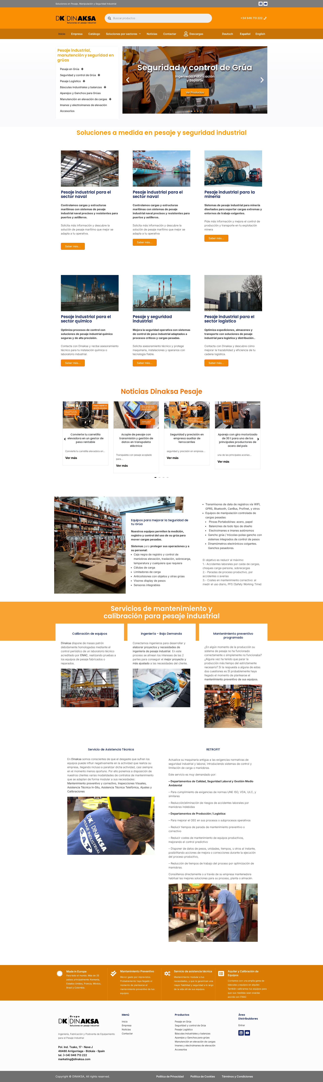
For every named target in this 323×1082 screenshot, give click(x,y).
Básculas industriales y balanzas (81, 87)
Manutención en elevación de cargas (83, 99)
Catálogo (94, 34)
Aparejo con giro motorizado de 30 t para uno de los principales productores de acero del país (237, 440)
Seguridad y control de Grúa (78, 75)
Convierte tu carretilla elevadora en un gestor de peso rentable (85, 438)
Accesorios (67, 111)
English (260, 34)
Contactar (169, 34)
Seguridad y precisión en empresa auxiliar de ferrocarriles (187, 438)
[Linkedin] (261, 4)
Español (245, 34)
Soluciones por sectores (121, 34)
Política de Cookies (202, 1076)
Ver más (71, 458)
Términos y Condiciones (237, 1076)
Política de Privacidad (170, 1076)
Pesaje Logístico (70, 81)
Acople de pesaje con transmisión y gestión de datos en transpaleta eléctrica (136, 440)
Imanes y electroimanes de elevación (83, 105)
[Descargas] (185, 33)
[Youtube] (265, 4)
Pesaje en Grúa (69, 69)
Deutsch (227, 34)
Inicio (61, 34)
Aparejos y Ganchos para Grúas (80, 93)
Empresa (76, 34)
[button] (127, 79)
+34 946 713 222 (251, 18)
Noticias (152, 34)
